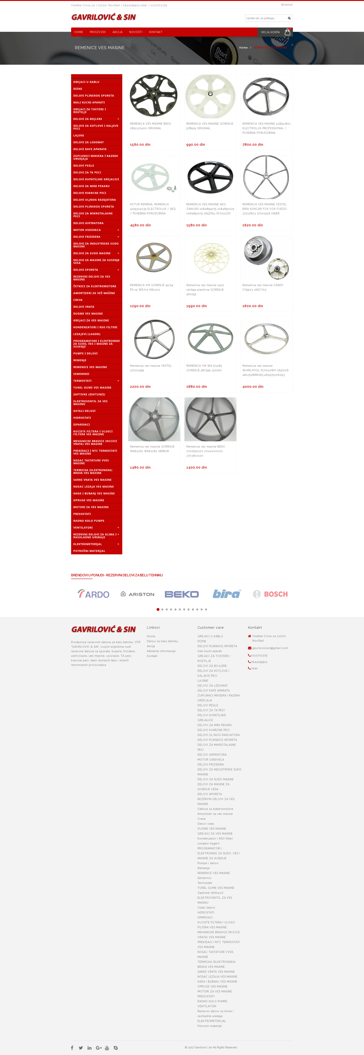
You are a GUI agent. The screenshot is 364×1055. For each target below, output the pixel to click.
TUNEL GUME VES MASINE (92, 387)
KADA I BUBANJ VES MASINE (94, 493)
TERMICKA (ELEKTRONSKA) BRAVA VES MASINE (92, 471)
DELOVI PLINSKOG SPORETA (93, 95)
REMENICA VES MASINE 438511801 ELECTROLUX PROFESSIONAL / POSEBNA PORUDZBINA (266, 128)
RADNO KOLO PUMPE (88, 520)
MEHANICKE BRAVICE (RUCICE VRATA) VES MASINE (95, 442)
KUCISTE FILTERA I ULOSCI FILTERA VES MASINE (93, 433)
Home (79, 32)
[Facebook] (72, 1048)
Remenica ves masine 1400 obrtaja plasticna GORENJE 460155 (205, 290)
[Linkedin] (89, 1048)
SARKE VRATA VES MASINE (92, 479)
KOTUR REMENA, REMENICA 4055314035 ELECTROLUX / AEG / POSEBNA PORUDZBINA (153, 209)
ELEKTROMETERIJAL (87, 544)
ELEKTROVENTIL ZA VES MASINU (90, 402)
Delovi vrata (83, 306)
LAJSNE (78, 135)
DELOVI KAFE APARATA (90, 149)
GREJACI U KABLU (86, 82)
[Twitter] (81, 1048)
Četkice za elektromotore (94, 286)
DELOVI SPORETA (85, 269)
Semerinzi (81, 374)
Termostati (82, 380)
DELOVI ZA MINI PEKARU (91, 186)
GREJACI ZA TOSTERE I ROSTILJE (89, 110)
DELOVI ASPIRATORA (88, 223)
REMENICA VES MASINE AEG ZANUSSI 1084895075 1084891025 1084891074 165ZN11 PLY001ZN (210, 209)
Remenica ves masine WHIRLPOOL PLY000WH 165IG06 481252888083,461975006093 (265, 370)
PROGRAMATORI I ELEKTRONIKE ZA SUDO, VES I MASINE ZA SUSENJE (96, 343)
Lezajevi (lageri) (86, 334)
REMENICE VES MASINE (90, 367)
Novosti (135, 32)
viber (254, 668)
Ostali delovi (84, 411)
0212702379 (259, 655)
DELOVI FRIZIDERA (86, 236)
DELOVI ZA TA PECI (87, 172)
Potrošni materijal (89, 551)
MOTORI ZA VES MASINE (91, 507)
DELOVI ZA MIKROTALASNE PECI (93, 215)
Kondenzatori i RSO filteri (95, 327)
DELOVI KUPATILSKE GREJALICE (96, 179)
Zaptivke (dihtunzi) (89, 394)
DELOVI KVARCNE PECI (89, 193)
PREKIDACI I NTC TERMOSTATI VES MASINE (95, 452)
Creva (78, 300)
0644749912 (259, 661)
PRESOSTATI (82, 514)
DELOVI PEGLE (83, 165)
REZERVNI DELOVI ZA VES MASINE (91, 278)
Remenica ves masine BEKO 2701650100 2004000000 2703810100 (205, 451)
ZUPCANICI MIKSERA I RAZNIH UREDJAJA (95, 157)
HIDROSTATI (82, 417)
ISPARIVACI (81, 424)
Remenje (79, 360)
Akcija (117, 32)
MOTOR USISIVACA (87, 230)
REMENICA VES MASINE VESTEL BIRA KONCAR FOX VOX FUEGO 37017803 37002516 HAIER (264, 209)
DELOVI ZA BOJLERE (87, 119)
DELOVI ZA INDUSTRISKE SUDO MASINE (96, 245)
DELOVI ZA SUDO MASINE (92, 253)
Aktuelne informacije (161, 651)
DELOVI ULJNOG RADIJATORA (94, 199)
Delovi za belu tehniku (162, 641)
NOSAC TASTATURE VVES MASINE (91, 462)
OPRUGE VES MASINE (88, 500)
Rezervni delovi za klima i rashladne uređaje (95, 536)
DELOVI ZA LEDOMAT (88, 142)
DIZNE (77, 88)
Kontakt (156, 32)
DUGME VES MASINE (88, 313)
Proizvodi (98, 32)
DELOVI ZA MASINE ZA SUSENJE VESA (96, 261)
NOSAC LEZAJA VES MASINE (93, 486)
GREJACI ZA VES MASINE (91, 320)
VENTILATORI (83, 527)
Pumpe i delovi (85, 353)
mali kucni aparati (89, 102)
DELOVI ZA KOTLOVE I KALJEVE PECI (95, 127)
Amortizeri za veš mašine (94, 293)
